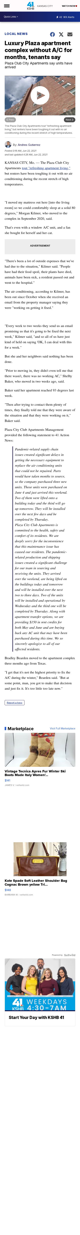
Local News (16, 34)
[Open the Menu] (6, 6)
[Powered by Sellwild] (69, 955)
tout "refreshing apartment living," (46, 168)
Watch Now (69, 6)
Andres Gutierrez (29, 145)
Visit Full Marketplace (62, 728)
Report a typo (14, 702)
